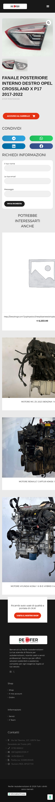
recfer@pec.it (17, 756)
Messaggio (9, 189)
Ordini (12, 697)
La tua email (10, 176)
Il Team (12, 720)
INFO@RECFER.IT (20, 752)
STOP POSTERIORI (11, 99)
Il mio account (15, 694)
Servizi (12, 716)
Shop (11, 690)
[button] (48, 22)
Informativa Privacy (18, 794)
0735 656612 (17, 748)
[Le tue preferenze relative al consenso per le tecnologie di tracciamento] (50, 797)
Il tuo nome (9, 163)
